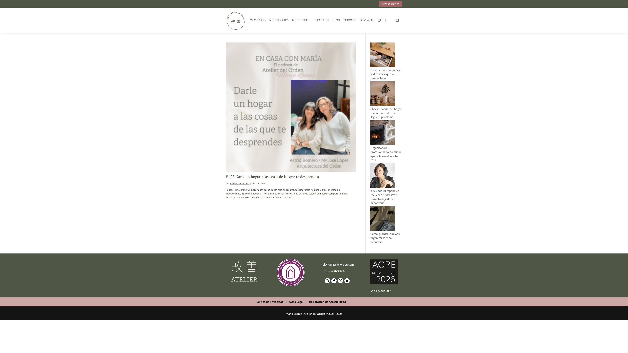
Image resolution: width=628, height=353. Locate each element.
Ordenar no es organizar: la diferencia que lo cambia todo (386, 74)
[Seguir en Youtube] (347, 280)
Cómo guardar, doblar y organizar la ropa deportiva (385, 238)
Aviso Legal (296, 302)
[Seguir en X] (340, 280)
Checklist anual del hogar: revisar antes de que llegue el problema (386, 113)
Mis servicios (278, 20)
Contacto (366, 20)
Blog (336, 20)
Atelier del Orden (239, 183)
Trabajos (322, 20)
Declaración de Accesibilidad (327, 302)
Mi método (258, 20)
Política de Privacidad (270, 302)
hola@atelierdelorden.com (337, 264)
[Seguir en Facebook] (334, 280)
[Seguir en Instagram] (327, 280)
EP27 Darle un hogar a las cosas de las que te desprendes (272, 176)
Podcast (349, 20)
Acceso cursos (390, 4)
